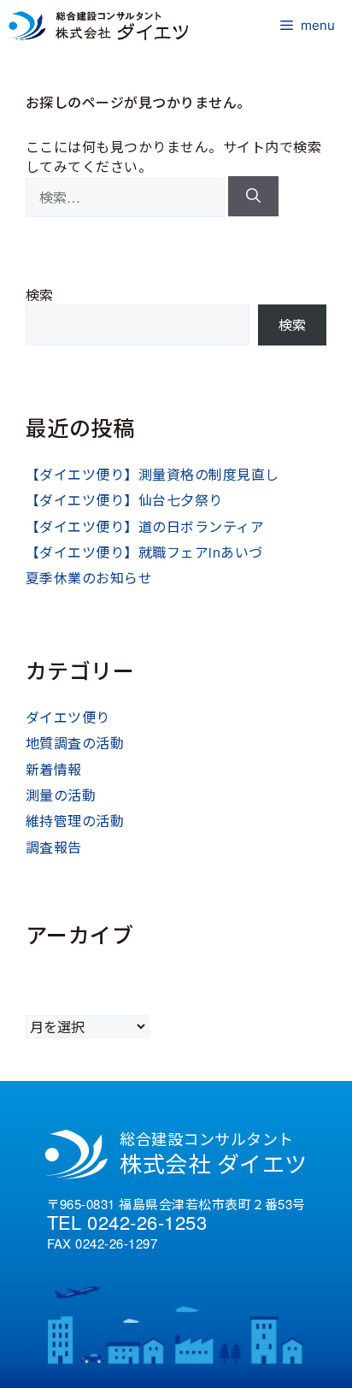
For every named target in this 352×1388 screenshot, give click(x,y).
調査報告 (54, 847)
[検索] (253, 196)
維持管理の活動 (75, 820)
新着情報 (54, 769)
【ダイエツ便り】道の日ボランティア (145, 526)
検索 (40, 294)
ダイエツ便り (68, 717)
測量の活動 (61, 795)
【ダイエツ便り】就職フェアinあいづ (144, 552)
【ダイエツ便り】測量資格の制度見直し (152, 474)
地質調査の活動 (75, 743)
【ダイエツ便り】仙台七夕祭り (124, 500)
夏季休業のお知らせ (89, 578)
